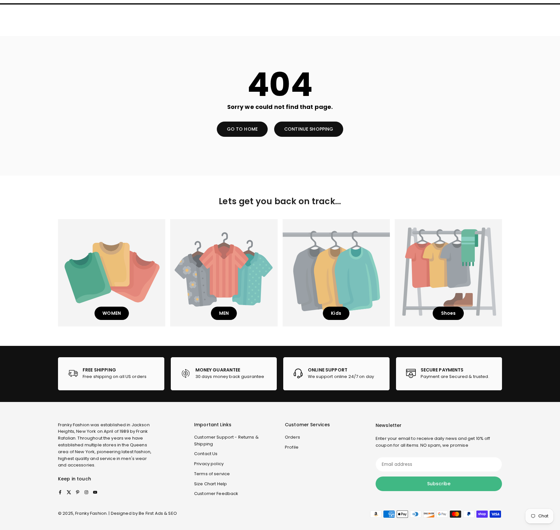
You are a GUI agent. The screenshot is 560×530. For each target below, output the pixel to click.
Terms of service (212, 474)
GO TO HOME (242, 129)
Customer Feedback (216, 493)
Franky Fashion (73, 425)
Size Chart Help (210, 484)
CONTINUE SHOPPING (308, 129)
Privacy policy (209, 464)
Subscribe (438, 483)
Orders (292, 437)
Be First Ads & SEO (158, 513)
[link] (111, 373)
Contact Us (205, 454)
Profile (291, 447)
